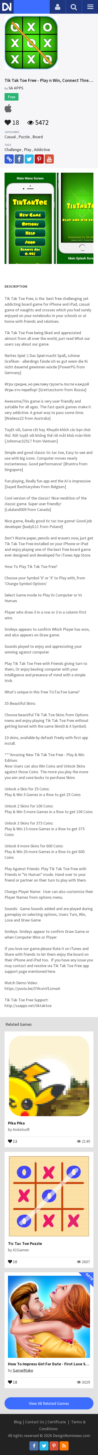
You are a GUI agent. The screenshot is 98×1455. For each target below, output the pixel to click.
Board (37, 136)
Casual (10, 136)
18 (15, 120)
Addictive (42, 149)
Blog (18, 1421)
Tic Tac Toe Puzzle (25, 1243)
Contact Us (34, 1421)
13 (14, 1141)
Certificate (57, 1421)
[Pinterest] (54, 1445)
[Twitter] (44, 1445)
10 (14, 1261)
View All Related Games (49, 1403)
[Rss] (64, 1445)
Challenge (13, 149)
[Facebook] (34, 1445)
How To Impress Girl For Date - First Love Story (50, 1364)
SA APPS (16, 88)
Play (27, 149)
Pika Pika (16, 1123)
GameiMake (23, 1370)
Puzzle (24, 136)
